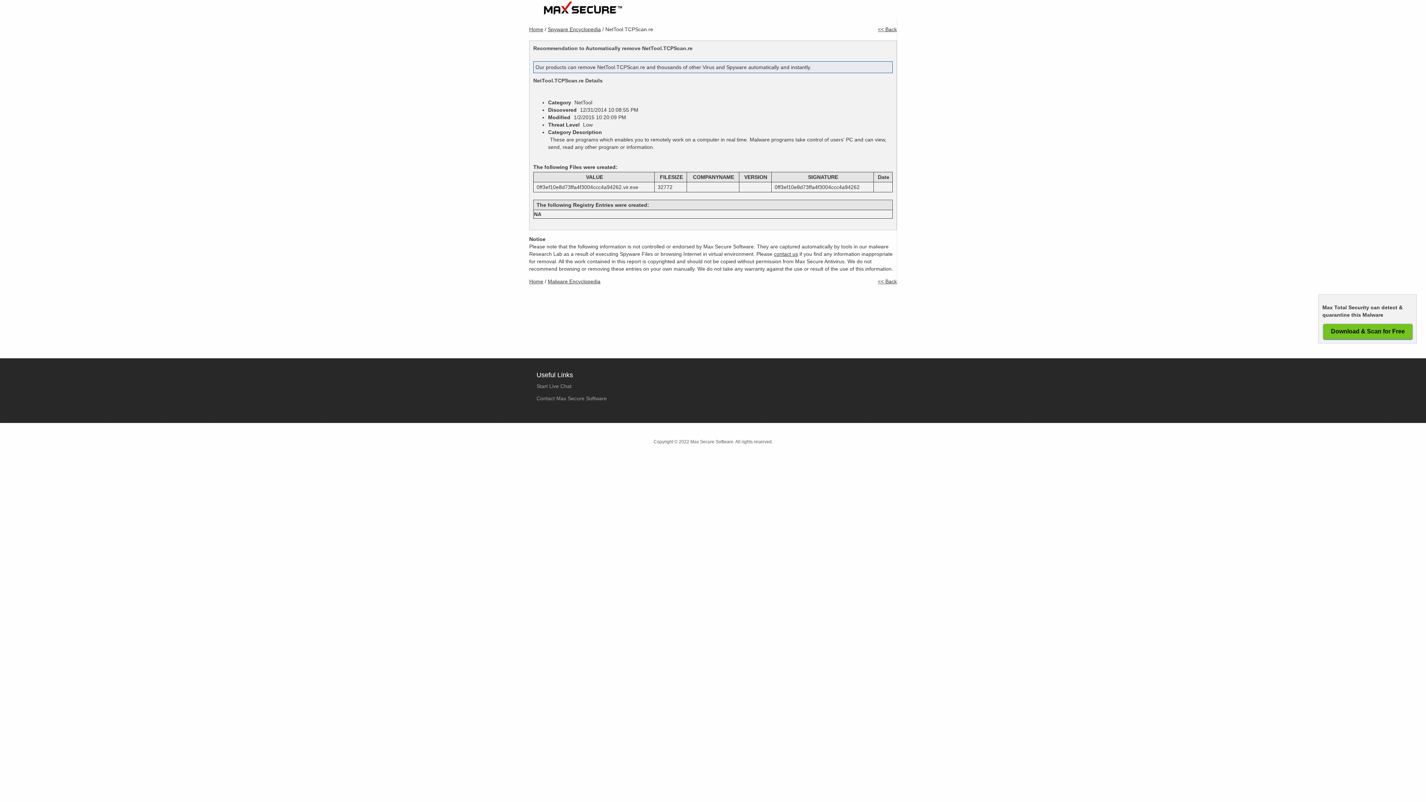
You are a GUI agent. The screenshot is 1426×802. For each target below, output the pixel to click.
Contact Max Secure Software (572, 398)
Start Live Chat (554, 386)
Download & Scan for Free (1368, 331)
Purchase (784, 12)
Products (748, 12)
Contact (881, 12)
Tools (853, 12)
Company (821, 12)
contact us (786, 254)
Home (717, 12)
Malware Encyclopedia (574, 281)
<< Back (887, 29)
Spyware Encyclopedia (574, 29)
